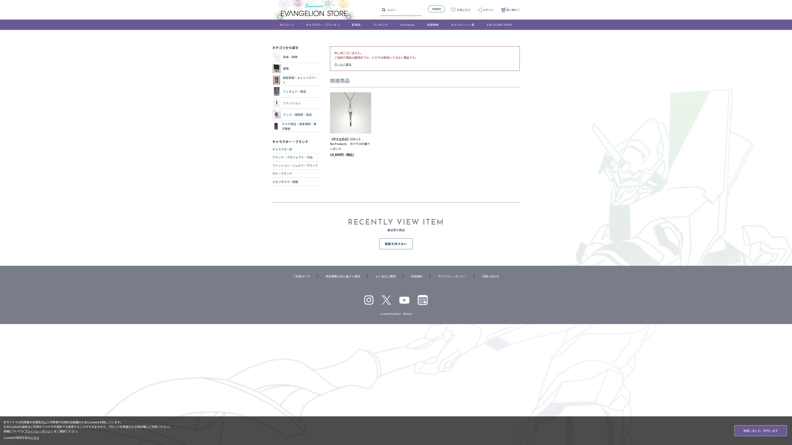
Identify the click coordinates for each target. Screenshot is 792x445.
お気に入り (463, 10)
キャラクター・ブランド (321, 25)
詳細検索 (436, 9)
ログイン (488, 10)
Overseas (407, 25)
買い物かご (513, 10)
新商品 (356, 25)
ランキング (380, 25)
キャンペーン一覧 (462, 25)
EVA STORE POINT (500, 25)
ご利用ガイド (301, 276)
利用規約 (416, 276)
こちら (35, 438)
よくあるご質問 (385, 276)
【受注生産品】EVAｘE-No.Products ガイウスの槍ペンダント (350, 144)
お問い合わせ (490, 276)
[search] (383, 10)
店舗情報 (433, 25)
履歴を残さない (396, 244)
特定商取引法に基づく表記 (342, 276)
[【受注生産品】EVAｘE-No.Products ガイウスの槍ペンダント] (350, 113)
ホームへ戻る (343, 64)
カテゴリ (285, 25)
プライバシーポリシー (452, 276)
